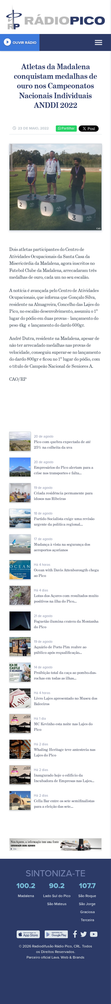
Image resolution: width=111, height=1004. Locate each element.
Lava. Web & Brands (67, 957)
